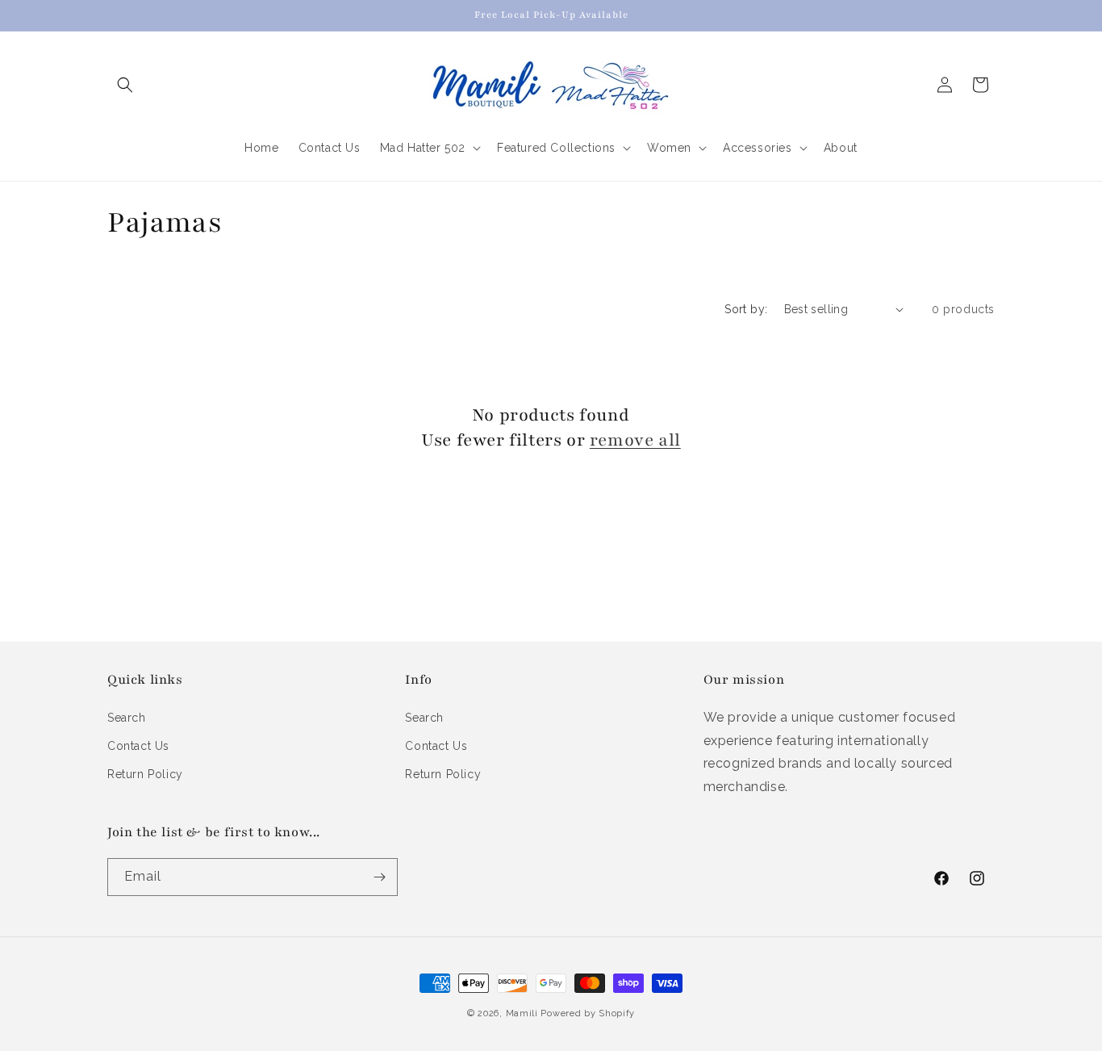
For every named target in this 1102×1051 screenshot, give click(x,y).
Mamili (522, 1013)
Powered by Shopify (588, 1013)
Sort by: (745, 309)
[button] (125, 85)
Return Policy (145, 774)
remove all (635, 440)
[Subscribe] (379, 877)
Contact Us (138, 745)
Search (126, 717)
